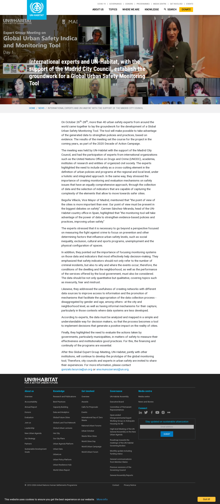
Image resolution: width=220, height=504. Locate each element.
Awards (85, 402)
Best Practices (59, 402)
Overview (28, 396)
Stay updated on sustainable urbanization (166, 421)
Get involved (176, 4)
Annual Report (31, 407)
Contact (115, 485)
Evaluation (29, 417)
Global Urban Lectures (62, 428)
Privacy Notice (130, 485)
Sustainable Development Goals (36, 450)
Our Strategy (30, 438)
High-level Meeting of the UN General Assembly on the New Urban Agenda (123, 432)
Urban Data (58, 449)
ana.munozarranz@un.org (112, 369)
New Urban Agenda (33, 433)
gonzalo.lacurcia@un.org (76, 369)
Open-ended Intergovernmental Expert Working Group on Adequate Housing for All (122, 419)
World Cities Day (88, 441)
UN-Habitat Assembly (119, 396)
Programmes (143, 4)
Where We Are (130, 9)
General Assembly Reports (121, 475)
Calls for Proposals (90, 407)
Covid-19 (101, 4)
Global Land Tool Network (64, 423)
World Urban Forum (90, 452)
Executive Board (117, 402)
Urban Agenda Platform (63, 444)
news (41, 108)
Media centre (159, 4)
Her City (56, 433)
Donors (129, 4)
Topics (113, 9)
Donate (186, 9)
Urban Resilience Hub (62, 465)
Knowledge (152, 9)
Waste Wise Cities (89, 436)
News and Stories (146, 402)
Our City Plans (59, 438)
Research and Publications (64, 396)
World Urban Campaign (91, 446)
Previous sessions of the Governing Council (120, 468)
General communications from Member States (121, 460)
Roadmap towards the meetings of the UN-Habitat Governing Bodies (121, 443)
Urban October (88, 431)
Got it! (206, 499)
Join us (28, 423)
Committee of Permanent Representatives (120, 408)
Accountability (31, 402)
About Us (98, 9)
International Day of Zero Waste (92, 418)
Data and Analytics (61, 412)
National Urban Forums (91, 426)
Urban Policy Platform (62, 459)
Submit (167, 434)
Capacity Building (60, 407)
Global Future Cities (61, 417)
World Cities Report (61, 470)
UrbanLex (57, 454)
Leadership (29, 428)
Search (171, 9)
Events (189, 4)
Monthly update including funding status (121, 452)
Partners (28, 444)
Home (32, 108)
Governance (115, 4)
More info (102, 499)
